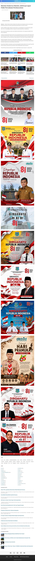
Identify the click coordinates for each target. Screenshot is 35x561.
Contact (11, 556)
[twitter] (13, 53)
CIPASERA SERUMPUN (5, 472)
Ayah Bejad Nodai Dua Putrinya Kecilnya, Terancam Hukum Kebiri (4, 72)
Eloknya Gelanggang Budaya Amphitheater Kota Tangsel (14, 533)
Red (9, 463)
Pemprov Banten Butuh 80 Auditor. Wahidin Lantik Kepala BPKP (30, 63)
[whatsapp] (30, 53)
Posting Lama (31, 78)
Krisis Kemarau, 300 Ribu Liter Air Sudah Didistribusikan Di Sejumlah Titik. (17, 537)
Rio (11, 463)
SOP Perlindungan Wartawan (24, 556)
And (2, 469)
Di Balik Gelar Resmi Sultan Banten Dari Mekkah (9, 520)
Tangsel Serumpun (22, 463)
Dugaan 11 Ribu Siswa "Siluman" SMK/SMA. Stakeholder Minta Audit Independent (19, 546)
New (21, 461)
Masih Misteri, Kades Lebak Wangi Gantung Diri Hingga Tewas (21, 72)
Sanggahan (14, 463)
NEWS (24, 461)
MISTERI (14, 461)
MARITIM (10, 461)
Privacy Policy (16, 556)
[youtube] (24, 553)
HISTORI (2, 461)
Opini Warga (5, 463)
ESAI (2, 473)
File (2, 479)
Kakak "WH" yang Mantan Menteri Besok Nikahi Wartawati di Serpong (13, 489)
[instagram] (14, 553)
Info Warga (6, 461)
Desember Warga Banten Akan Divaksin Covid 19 (13, 63)
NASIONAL (18, 461)
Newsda (32, 461)
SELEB (18, 463)
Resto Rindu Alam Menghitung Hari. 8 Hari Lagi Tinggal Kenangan (12, 505)
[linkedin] (21, 553)
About (7, 556)
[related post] (5, 59)
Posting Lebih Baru (4, 78)
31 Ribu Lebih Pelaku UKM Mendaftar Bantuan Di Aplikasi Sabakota (13, 72)
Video (27, 463)
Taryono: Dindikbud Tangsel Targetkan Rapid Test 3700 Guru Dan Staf (30, 73)
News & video (28, 461)
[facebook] (5, 53)
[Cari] (33, 1)
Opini (2, 463)
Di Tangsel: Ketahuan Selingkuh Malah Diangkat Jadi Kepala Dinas (12, 515)
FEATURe (3, 476)
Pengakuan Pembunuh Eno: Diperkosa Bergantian (9, 510)
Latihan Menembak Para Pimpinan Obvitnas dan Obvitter (21, 63)
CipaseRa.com (19, 559)
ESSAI (2, 475)
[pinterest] (22, 53)
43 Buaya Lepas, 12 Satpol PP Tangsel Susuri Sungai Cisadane (4, 63)
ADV (2, 468)
